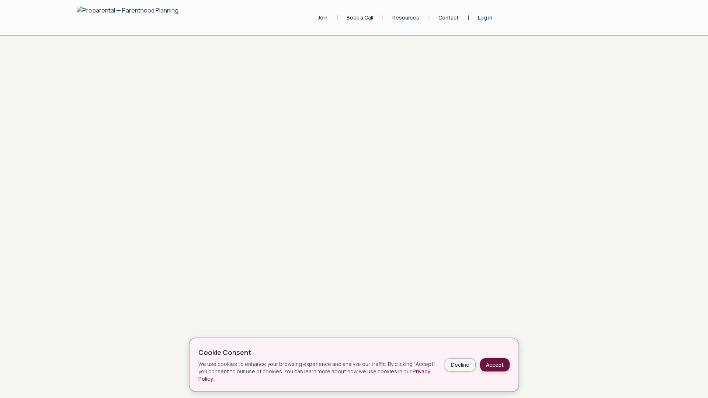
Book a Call (360, 17)
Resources (405, 17)
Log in (485, 17)
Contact (448, 17)
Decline (460, 364)
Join (322, 17)
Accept (495, 364)
